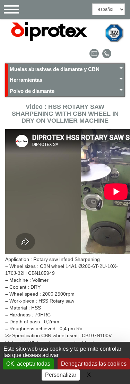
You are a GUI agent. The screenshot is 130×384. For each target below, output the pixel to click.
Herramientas (26, 80)
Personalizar (60, 375)
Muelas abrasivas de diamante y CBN (54, 69)
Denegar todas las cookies (94, 364)
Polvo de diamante (32, 91)
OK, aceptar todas (28, 364)
